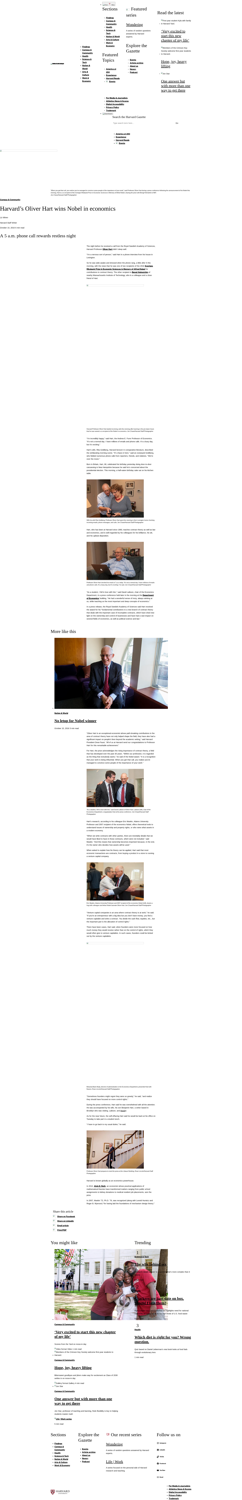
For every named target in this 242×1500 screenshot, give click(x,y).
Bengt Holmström (140, 272)
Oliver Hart (107, 249)
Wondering (134, 24)
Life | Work (114, 1461)
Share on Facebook (66, 1216)
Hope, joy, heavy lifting (73, 1368)
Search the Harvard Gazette (129, 117)
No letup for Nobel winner (75, 721)
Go (177, 123)
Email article (63, 1225)
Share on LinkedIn (65, 1221)
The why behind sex (151, 1264)
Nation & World (61, 713)
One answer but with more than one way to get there (175, 85)
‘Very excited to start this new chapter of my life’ (175, 35)
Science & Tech (142, 1257)
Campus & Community (10, 199)
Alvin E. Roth (100, 1186)
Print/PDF (62, 1230)
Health (138, 1291)
